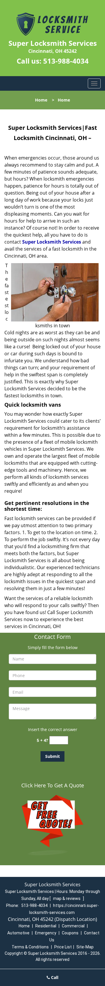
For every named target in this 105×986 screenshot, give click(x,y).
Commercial (73, 926)
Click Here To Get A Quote (52, 785)
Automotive (18, 933)
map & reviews (67, 898)
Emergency (45, 933)
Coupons (70, 933)
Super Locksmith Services (51, 242)
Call (54, 977)
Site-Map (85, 947)
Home (41, 100)
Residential (45, 926)
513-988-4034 (66, 61)
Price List (63, 947)
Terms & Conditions (30, 947)
